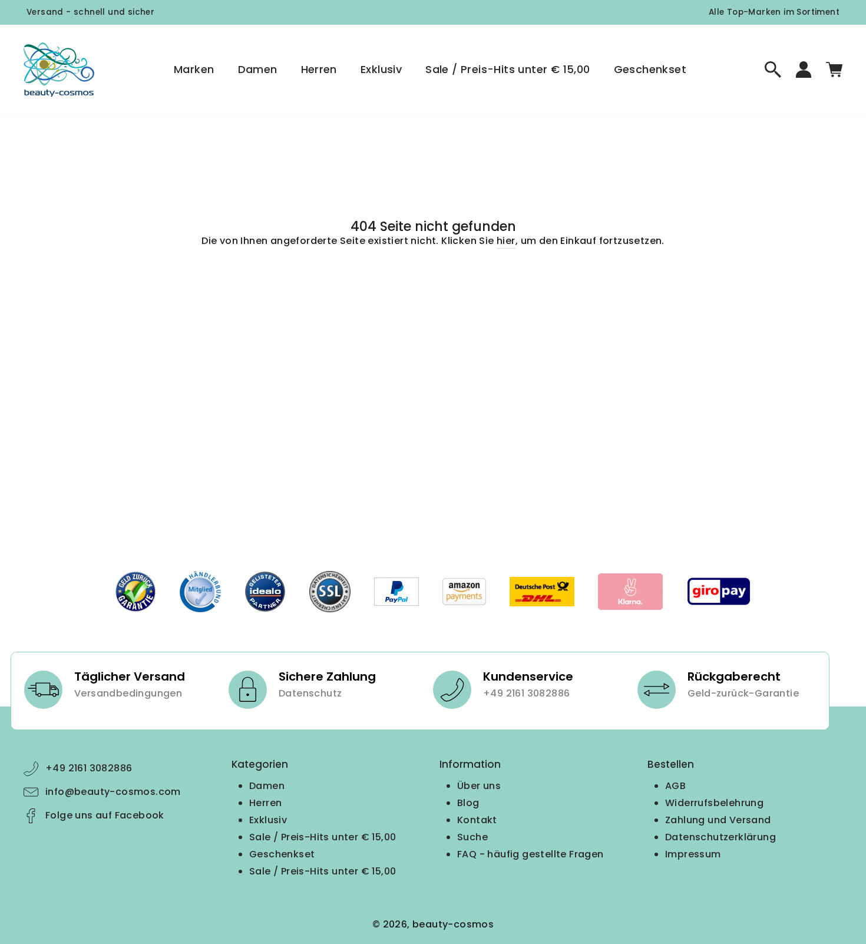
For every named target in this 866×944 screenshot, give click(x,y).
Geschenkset (650, 69)
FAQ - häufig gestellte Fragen (530, 854)
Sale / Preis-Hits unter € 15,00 (507, 69)
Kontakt (477, 820)
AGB (675, 786)
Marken (194, 69)
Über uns (479, 786)
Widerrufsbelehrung (714, 803)
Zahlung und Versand (718, 820)
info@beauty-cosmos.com (113, 791)
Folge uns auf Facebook (104, 815)
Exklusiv (381, 69)
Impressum (693, 854)
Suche (472, 837)
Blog (468, 803)
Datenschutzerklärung (720, 837)
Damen (257, 69)
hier (506, 240)
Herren (319, 69)
